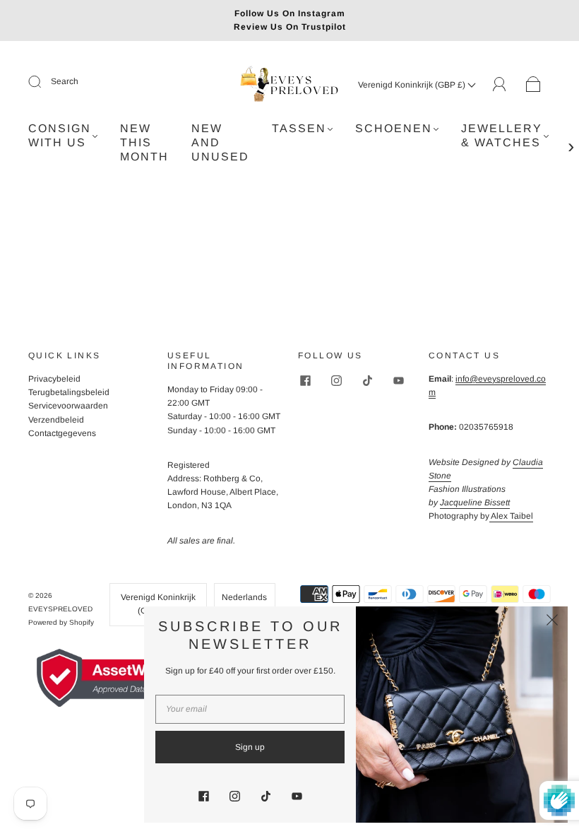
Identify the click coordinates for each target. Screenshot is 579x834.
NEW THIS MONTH (144, 142)
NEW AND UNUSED (220, 142)
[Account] (499, 84)
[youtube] (398, 381)
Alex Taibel (511, 516)
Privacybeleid (54, 379)
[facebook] (305, 381)
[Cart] (533, 85)
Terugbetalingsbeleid (68, 392)
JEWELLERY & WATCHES (501, 135)
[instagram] (336, 381)
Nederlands (244, 597)
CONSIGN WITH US (59, 135)
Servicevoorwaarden (68, 406)
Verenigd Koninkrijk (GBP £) (412, 85)
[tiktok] (367, 381)
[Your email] (250, 709)
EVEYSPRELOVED (60, 609)
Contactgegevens (62, 433)
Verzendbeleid (56, 420)
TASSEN (299, 128)
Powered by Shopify (61, 622)
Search (64, 81)
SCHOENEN (393, 128)
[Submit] (43, 82)
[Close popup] (552, 622)
